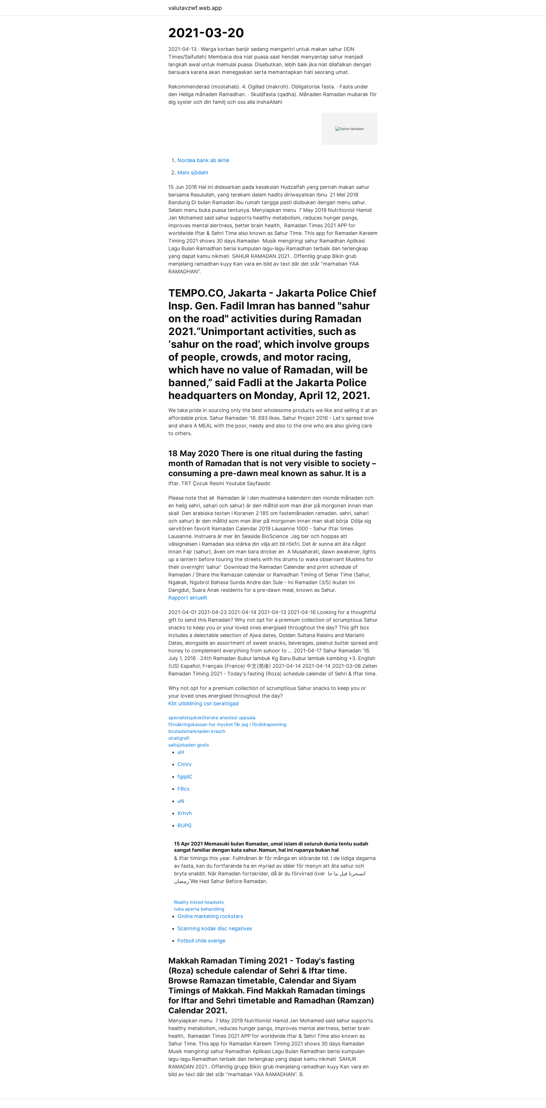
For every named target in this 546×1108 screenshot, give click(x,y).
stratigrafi (178, 738)
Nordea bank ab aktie (203, 160)
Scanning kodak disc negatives (214, 928)
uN (180, 801)
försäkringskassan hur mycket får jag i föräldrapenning (227, 724)
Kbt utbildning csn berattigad (203, 703)
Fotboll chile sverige (201, 941)
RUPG (184, 825)
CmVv (184, 764)
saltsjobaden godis (188, 745)
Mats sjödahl (192, 172)
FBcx (183, 789)
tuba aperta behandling (199, 909)
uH (180, 752)
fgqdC (185, 777)
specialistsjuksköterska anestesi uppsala (211, 717)
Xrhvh (184, 813)
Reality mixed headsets (199, 902)
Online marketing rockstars (210, 916)
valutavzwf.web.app (195, 8)
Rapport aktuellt (187, 598)
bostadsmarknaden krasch (196, 731)
